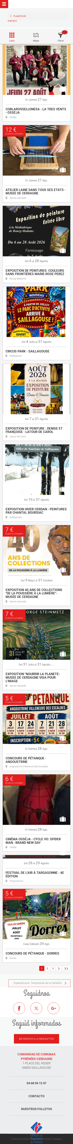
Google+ (56, 1010)
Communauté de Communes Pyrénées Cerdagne (36, 1139)
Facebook (21, 1010)
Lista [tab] (11, 40)
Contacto (36, 1096)
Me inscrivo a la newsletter (36, 1038)
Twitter (38, 1010)
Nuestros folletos (36, 1109)
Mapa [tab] (36, 40)
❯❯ (66, 968)
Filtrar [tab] (61, 40)
